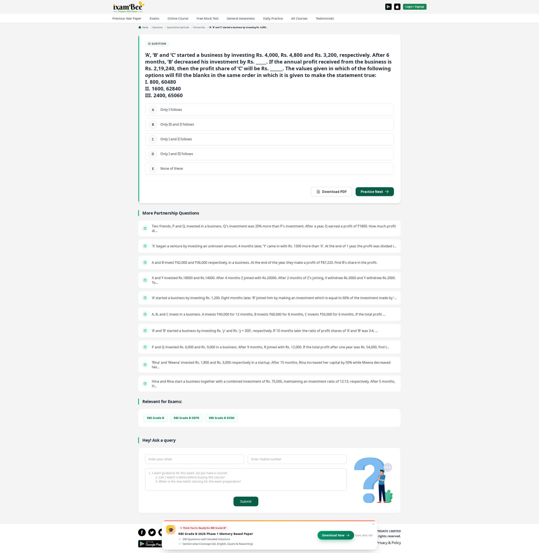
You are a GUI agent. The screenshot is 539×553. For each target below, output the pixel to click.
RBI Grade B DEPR (186, 418)
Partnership (199, 27)
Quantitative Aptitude (178, 27)
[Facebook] (142, 532)
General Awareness (241, 18)
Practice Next (372, 191)
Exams (154, 18)
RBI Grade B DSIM (221, 418)
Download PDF (334, 191)
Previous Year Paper (126, 18)
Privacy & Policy (388, 542)
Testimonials (325, 18)
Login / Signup (415, 6)
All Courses (299, 18)
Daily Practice (273, 18)
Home (145, 27)
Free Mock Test (207, 18)
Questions (157, 27)
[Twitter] (152, 532)
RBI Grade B (155, 418)
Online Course (178, 18)
